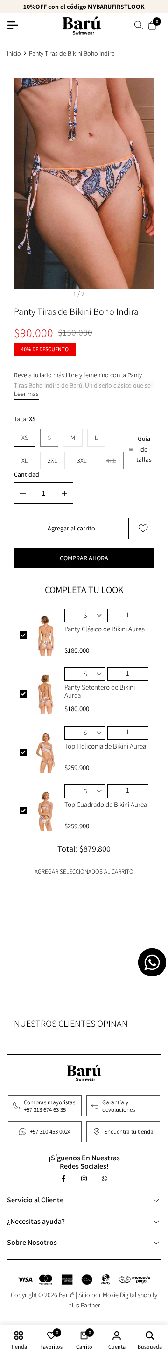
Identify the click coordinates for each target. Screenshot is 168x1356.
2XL (52, 460)
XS (24, 437)
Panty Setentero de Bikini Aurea (99, 691)
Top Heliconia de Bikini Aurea (105, 746)
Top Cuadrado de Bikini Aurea (105, 804)
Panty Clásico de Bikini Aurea (104, 629)
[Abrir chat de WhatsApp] (152, 962)
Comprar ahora (84, 558)
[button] (143, 528)
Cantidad (26, 474)
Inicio (14, 53)
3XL (82, 460)
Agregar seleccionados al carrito (84, 872)
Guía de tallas (144, 449)
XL (24, 460)
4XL (115, 463)
